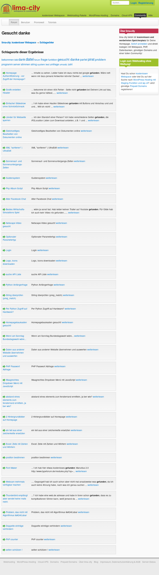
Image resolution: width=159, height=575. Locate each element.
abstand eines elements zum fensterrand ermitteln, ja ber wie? (14, 401)
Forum (14, 22)
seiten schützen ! (14, 549)
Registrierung (145, 2)
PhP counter (11, 539)
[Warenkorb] (155, 13)
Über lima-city (85, 561)
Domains (115, 15)
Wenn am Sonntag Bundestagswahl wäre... (14, 337)
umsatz (63, 64)
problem (100, 59)
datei (30, 59)
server (16, 64)
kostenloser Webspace (53, 15)
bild (16, 59)
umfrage (54, 64)
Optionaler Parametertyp (9, 238)
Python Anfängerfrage (16, 284)
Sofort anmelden (139, 43)
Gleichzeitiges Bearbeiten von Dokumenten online (12, 134)
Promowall (39, 22)
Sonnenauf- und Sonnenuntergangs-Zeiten (12, 164)
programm (7, 64)
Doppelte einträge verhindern (13, 527)
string (34, 64)
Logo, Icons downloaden (10, 262)
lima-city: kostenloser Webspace (19, 42)
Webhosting (9, 561)
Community (140, 15)
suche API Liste (13, 274)
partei (83, 59)
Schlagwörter (47, 42)
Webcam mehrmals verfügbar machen (14, 483)
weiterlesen (88, 76)
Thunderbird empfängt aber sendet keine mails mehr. (15, 498)
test (47, 64)
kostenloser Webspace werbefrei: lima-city (32, 9)
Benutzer (25, 22)
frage (44, 59)
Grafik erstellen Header (12, 91)
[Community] (7, 20)
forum (37, 59)
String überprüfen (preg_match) (13, 296)
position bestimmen (15, 457)
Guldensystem (12, 177)
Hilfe (150, 15)
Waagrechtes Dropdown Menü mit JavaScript (12, 383)
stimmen (25, 64)
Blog (96, 561)
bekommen (8, 59)
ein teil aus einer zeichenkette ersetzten (14, 432)
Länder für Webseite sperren (14, 118)
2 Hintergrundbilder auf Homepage (14, 418)
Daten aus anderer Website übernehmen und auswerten (13, 352)
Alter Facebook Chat (15, 198)
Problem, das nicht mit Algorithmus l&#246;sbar (15, 513)
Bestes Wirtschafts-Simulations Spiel (14, 211)
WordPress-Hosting (98, 15)
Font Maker (11, 467)
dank (21, 59)
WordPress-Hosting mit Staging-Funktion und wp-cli (138, 81)
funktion (52, 59)
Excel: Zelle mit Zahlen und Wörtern (15, 445)
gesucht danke (69, 59)
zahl (70, 64)
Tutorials (52, 22)
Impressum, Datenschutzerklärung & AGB (120, 561)
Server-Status (149, 561)
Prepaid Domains (138, 86)
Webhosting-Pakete (76, 15)
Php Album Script (14, 188)
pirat (91, 59)
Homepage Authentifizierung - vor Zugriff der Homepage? (14, 76)
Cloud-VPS (127, 15)
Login (134, 2)
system (41, 64)
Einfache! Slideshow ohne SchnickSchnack (14, 105)
